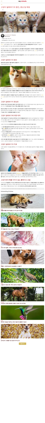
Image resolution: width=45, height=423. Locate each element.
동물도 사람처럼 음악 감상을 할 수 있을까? (11, 266)
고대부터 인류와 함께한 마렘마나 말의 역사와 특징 (13, 303)
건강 (1, 4)
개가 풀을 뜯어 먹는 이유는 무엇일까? (10, 229)
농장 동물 (2, 302)
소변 (36, 50)
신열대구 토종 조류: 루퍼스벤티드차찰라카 (11, 284)
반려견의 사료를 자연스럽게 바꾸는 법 (10, 340)
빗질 (4, 128)
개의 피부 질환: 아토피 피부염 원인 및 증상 (11, 247)
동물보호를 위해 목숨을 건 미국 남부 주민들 (11, 210)
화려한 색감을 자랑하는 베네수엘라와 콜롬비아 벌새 (13, 322)
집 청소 (9, 135)
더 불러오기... (22, 343)
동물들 (2, 209)
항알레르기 (19, 173)
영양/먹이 (2, 227)
